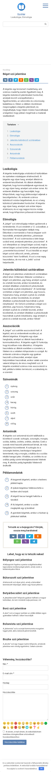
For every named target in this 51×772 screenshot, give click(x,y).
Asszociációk (16, 144)
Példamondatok (17, 158)
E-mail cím (8, 673)
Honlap (6, 683)
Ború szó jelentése (14, 608)
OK (41, 768)
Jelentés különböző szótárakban (25, 140)
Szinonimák (15, 149)
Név (5, 664)
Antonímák (15, 153)
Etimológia (15, 135)
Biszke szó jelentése (16, 639)
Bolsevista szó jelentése (18, 624)
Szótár (21, 14)
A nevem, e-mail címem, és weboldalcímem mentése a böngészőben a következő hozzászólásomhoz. (22, 734)
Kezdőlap (6, 70)
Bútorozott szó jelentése (18, 577)
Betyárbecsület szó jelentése (21, 593)
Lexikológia (15, 131)
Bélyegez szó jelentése (17, 559)
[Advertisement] (25, 47)
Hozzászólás (9, 692)
